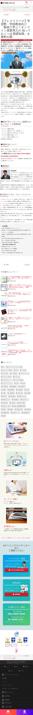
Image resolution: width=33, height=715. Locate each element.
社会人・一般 (6, 406)
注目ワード (25, 399)
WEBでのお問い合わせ (17, 570)
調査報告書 (6, 412)
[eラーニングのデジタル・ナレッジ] (7, 2)
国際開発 (11, 389)
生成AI (13, 403)
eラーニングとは (11, 441)
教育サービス (22, 396)
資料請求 (17, 594)
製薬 (4, 409)
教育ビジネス (6, 399)
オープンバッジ (25, 373)
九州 (17, 383)
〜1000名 (14, 373)
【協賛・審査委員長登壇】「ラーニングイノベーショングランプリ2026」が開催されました (20, 293)
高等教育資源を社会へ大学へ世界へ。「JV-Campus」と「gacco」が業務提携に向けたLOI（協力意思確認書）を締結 (20, 351)
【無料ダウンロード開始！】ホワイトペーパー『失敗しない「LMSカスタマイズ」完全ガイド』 (20, 319)
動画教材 (14, 386)
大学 (28, 389)
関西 (4, 416)
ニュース (4, 681)
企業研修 (5, 386)
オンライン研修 (10, 499)
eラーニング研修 (7, 370)
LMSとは (7, 470)
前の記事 (6, 14)
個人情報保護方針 (22, 661)
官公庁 (4, 396)
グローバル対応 (7, 376)
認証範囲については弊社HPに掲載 (11, 646)
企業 (24, 383)
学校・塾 (20, 393)
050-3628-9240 (16, 614)
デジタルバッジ (7, 380)
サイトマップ (23, 662)
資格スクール (16, 412)
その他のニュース (8, 272)
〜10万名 (5, 373)
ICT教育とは (9, 526)
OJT (17, 370)
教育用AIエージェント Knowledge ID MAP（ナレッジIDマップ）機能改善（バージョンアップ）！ (20, 302)
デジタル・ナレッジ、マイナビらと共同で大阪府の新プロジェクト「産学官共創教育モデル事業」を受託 (20, 310)
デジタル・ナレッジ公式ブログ (10, 688)
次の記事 (27, 14)
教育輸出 (16, 399)
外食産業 (20, 389)
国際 (4, 389)
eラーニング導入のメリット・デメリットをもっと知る (16, 537)
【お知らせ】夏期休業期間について (17, 333)
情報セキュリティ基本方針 (12, 661)
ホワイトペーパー (7, 383)
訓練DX (28, 409)
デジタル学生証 (19, 380)
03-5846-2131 (16, 619)
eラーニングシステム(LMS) (15, 367)
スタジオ (17, 376)
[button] (3, 675)
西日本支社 (20, 409)
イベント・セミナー (7, 685)
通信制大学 (26, 412)
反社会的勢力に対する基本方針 (13, 662)
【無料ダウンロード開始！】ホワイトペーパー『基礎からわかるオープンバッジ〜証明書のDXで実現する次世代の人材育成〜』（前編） (20, 286)
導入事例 (4, 678)
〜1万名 (24, 370)
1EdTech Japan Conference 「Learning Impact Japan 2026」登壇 (18, 326)
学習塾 (28, 393)
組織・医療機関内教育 (19, 406)
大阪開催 (11, 393)
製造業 (11, 409)
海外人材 (5, 403)
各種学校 (22, 386)
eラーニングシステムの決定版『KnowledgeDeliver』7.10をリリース (17, 342)
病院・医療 (22, 403)
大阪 (4, 393)
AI (3, 367)
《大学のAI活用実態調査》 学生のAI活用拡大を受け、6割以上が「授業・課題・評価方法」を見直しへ (20, 278)
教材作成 (13, 396)
